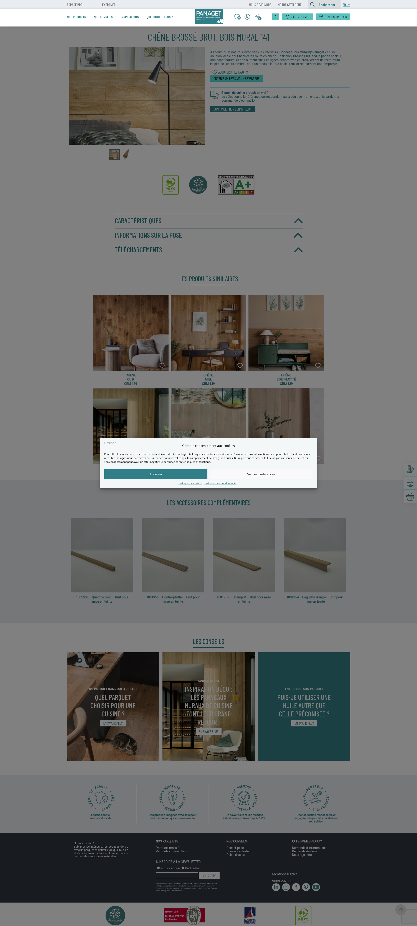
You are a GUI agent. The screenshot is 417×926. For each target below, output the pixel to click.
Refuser (110, 443)
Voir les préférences (261, 474)
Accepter (155, 474)
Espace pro (75, 4)
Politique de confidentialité (221, 483)
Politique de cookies (190, 483)
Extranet (109, 4)
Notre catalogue (289, 4)
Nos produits (76, 17)
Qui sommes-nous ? (160, 17)
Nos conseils (103, 17)
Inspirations (130, 17)
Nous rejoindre (260, 4)
